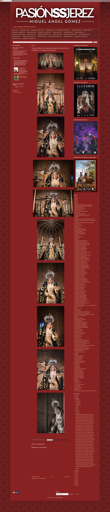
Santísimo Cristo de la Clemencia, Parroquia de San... (84, 414)
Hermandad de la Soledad (79, 271)
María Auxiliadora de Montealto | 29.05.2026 (23, 77)
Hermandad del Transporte (79, 301)
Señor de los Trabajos (78, 377)
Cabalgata (76, 216)
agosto (77, 405)
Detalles (76, 226)
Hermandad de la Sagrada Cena (80, 263)
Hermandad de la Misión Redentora (81, 258)
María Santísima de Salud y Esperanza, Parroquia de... (84, 450)
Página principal (15, 30)
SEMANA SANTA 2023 (31, 32)
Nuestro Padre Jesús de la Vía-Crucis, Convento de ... (84, 463)
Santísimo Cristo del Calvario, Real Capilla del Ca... (84, 417)
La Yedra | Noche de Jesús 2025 (22, 68)
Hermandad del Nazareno (79, 292)
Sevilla (76, 379)
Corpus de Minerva (78, 225)
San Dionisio (77, 364)
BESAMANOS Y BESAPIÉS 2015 (81, 36)
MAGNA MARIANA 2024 (77, 30)
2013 (75, 198)
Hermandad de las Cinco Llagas (80, 279)
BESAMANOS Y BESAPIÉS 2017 (29, 36)
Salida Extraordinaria (78, 362)
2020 (76, 474)
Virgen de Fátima (78, 388)
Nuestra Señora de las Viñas (80, 344)
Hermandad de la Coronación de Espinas (82, 252)
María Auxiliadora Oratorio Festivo (80, 326)
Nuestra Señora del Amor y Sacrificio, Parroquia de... (84, 441)
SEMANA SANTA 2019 (31, 34)
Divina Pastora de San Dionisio (80, 230)
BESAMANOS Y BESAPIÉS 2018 (70, 34)
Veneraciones (77, 381)
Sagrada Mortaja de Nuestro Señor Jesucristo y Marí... (84, 459)
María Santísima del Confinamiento (81, 327)
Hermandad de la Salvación (79, 269)
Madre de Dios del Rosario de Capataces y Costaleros (84, 314)
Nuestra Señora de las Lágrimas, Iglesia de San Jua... (84, 423)
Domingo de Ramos (78, 231)
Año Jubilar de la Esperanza (79, 208)
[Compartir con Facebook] (51, 440)
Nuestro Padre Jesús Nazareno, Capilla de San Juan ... (85, 433)
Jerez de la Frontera (78, 306)
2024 (76, 398)
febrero (77, 413)
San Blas (76, 363)
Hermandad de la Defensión (79, 253)
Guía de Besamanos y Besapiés (80, 240)
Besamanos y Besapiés (79, 213)
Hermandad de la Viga (78, 275)
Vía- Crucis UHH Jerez (78, 384)
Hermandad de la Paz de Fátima (80, 261)
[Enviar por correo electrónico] (47, 440)
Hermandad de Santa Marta (79, 284)
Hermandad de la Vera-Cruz (79, 274)
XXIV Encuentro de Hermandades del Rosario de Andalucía (85, 390)
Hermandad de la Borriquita (79, 247)
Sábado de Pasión (78, 358)
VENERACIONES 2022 (68, 32)
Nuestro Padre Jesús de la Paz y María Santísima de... (84, 453)
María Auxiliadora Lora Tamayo (80, 324)
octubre (77, 402)
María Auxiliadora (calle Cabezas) (80, 322)
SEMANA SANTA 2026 (24, 30)
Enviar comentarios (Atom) (41, 478)
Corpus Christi (77, 223)
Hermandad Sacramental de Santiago (81, 302)
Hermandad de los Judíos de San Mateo (82, 282)
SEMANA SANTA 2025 (50, 30)
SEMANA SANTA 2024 (87, 30)
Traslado (76, 380)
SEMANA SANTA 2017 (16, 36)
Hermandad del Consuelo (79, 287)
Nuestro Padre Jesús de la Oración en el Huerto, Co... (84, 445)
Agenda (76, 203)
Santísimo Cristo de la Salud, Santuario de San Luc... (84, 460)
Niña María (76, 337)
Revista (76, 353)
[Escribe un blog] (48, 440)
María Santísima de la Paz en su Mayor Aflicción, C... (84, 430)
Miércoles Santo (77, 331)
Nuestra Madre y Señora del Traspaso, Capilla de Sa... (84, 447)
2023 (76, 470)
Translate (77, 494)
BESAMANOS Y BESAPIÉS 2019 (44, 34)
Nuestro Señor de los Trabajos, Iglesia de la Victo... (84, 457)
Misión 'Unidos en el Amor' (79, 332)
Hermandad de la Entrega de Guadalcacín (82, 254)
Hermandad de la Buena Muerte (80, 248)
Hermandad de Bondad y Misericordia (81, 243)
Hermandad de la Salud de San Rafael (81, 267)
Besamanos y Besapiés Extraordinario (81, 215)
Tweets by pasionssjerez (17, 92)
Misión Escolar (77, 335)
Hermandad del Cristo (78, 288)
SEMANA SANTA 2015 (68, 36)
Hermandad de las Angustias (80, 278)
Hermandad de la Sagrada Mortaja (81, 266)
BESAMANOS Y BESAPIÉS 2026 (37, 30)
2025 (76, 397)
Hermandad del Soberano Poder (80, 300)
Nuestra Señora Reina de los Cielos (81, 349)
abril (76, 410)
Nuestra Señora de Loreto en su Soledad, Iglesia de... (84, 432)
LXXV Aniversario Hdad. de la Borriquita (81, 311)
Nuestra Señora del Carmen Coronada (81, 348)
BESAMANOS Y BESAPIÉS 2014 (29, 38)
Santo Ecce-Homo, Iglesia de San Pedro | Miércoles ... (84, 456)
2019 (76, 476)
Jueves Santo (77, 309)
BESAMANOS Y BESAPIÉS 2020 (18, 34)
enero (77, 468)
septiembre (78, 404)
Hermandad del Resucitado (79, 296)
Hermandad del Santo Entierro (80, 298)
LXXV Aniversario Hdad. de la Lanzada (81, 313)
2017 (76, 479)
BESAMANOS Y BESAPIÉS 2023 (44, 32)
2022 (76, 471)
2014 (75, 199)
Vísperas (76, 389)
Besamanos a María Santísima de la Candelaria (83, 466)
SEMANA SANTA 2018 (57, 34)
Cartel (76, 217)
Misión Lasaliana (78, 336)
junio (77, 408)
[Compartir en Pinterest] (52, 440)
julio (76, 407)
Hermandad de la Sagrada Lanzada (81, 265)
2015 (76, 482)
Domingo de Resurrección (79, 232)
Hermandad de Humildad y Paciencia (81, 244)
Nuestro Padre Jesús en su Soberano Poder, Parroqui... (85, 451)
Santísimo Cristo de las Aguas (80, 368)
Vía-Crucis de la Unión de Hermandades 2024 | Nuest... (85, 438)
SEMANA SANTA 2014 (16, 38)
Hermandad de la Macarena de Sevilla (81, 257)
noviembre (78, 401)
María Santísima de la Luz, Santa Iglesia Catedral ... (84, 429)
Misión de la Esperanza (79, 333)
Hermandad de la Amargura (79, 245)
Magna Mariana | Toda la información (20, 60)
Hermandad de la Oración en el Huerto (81, 260)
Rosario (76, 354)
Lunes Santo (77, 310)
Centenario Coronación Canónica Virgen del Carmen (84, 219)
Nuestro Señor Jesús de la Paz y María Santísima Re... (84, 435)
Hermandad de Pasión (78, 283)
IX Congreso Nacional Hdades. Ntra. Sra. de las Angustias (85, 305)
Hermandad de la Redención (80, 262)
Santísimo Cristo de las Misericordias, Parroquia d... (84, 454)
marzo (77, 411)
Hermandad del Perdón (79, 293)
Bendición (76, 212)
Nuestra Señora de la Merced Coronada (81, 342)
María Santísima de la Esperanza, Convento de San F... (85, 442)
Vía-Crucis (76, 385)
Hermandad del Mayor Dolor (79, 291)
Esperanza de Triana (78, 236)
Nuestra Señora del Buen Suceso (80, 346)
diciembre (77, 399)
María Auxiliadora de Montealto (80, 323)
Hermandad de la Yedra (79, 276)
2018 (76, 477)
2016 (75, 200)
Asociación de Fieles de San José (80, 211)
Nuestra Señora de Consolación (80, 341)
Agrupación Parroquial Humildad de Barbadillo (83, 206)
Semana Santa (77, 370)
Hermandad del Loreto (78, 289)
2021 (75, 202)
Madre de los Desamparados (80, 315)
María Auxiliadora (78, 320)
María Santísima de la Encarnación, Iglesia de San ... (84, 444)
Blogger (61, 497)
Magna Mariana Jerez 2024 (79, 319)
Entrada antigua (67, 476)
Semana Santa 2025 (78, 375)
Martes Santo (77, 328)
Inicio (52, 476)
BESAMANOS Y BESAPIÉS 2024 (18, 32)
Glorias (76, 239)
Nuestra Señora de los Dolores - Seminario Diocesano (84, 345)
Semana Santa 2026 (78, 376)
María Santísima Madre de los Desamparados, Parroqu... (85, 439)
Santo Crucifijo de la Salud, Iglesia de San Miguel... (84, 462)
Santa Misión (77, 367)
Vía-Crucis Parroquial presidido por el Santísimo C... (84, 436)
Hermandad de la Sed (78, 270)
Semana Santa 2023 (78, 372)
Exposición (76, 238)
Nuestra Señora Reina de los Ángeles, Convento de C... (85, 448)
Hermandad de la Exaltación (79, 256)
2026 (76, 395)
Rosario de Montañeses (79, 355)
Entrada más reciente (35, 476)
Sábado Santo (77, 359)
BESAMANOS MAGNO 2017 (84, 34)
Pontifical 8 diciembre (78, 350)
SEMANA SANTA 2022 (57, 32)
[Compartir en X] (49, 440)
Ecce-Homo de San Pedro (79, 234)
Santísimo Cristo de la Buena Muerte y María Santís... (84, 420)
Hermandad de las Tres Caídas (80, 280)
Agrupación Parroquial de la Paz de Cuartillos (82, 204)
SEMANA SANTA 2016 (42, 36)
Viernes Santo (77, 386)
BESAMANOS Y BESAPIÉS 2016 (55, 36)
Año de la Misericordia (78, 207)
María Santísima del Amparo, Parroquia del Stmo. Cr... (84, 426)
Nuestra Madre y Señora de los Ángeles (81, 340)
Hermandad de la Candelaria (80, 249)
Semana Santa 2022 (78, 371)
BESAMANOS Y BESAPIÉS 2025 (63, 30)
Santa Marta (77, 366)
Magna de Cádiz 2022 (78, 318)
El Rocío (76, 235)
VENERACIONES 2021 (79, 32)
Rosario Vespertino (78, 357)
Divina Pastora (77, 227)
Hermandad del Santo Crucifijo (80, 297)
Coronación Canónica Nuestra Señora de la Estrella (84, 222)
